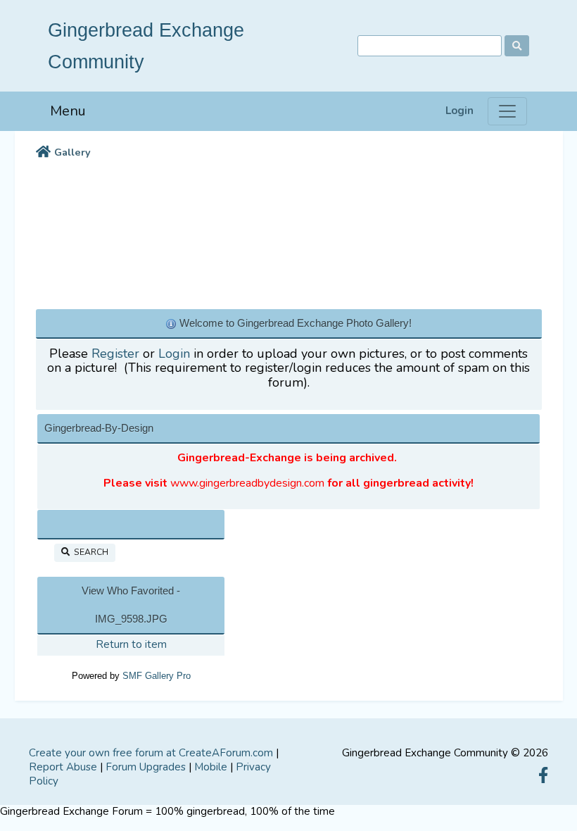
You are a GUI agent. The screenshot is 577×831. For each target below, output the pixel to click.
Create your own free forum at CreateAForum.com (151, 753)
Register (115, 353)
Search (89, 552)
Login (459, 111)
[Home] (43, 153)
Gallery (72, 152)
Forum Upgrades (146, 767)
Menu (68, 110)
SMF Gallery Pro (156, 675)
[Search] (517, 45)
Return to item (131, 644)
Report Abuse (63, 767)
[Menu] (507, 111)
